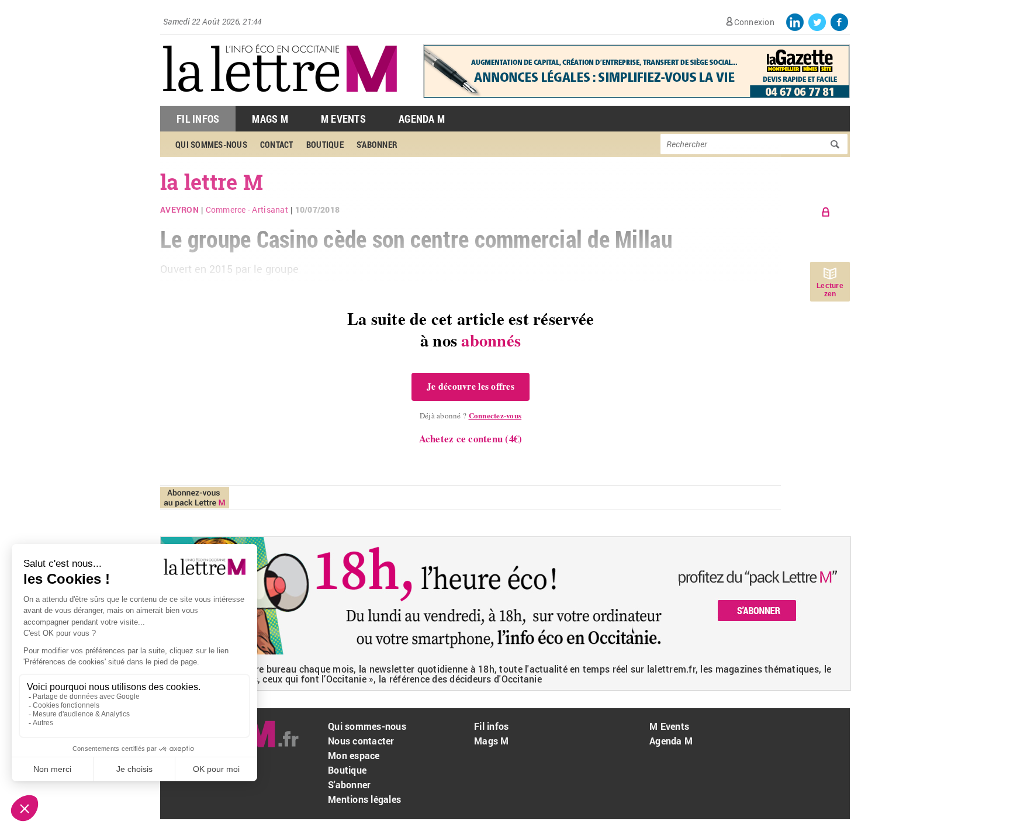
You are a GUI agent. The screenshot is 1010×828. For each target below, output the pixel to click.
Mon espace (354, 755)
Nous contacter (361, 741)
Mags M (270, 119)
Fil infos (491, 726)
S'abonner (349, 784)
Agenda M (422, 119)
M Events (343, 119)
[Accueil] (280, 99)
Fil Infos (198, 119)
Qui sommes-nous (367, 726)
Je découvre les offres (470, 386)
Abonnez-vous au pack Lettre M (194, 497)
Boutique (347, 770)
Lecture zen (830, 290)
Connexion (754, 21)
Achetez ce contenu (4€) (471, 438)
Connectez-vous (495, 415)
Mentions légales (364, 799)
